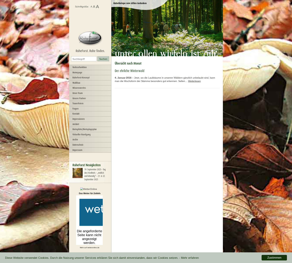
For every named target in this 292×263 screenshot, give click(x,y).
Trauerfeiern (77, 103)
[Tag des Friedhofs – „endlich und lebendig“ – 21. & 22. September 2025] (77, 177)
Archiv (75, 139)
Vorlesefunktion (79, 67)
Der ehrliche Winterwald (129, 71)
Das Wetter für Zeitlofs (90, 193)
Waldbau (76, 82)
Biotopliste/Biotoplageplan (84, 129)
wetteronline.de (93, 247)
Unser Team (77, 93)
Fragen (75, 108)
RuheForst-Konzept (81, 77)
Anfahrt (75, 124)
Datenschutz (77, 144)
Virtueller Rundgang (81, 134)
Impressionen (78, 118)
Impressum (77, 150)
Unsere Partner (79, 98)
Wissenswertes (79, 87)
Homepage (77, 72)
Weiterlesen (194, 81)
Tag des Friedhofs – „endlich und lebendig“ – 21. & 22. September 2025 (95, 174)
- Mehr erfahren (189, 257)
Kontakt (75, 113)
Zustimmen (274, 257)
